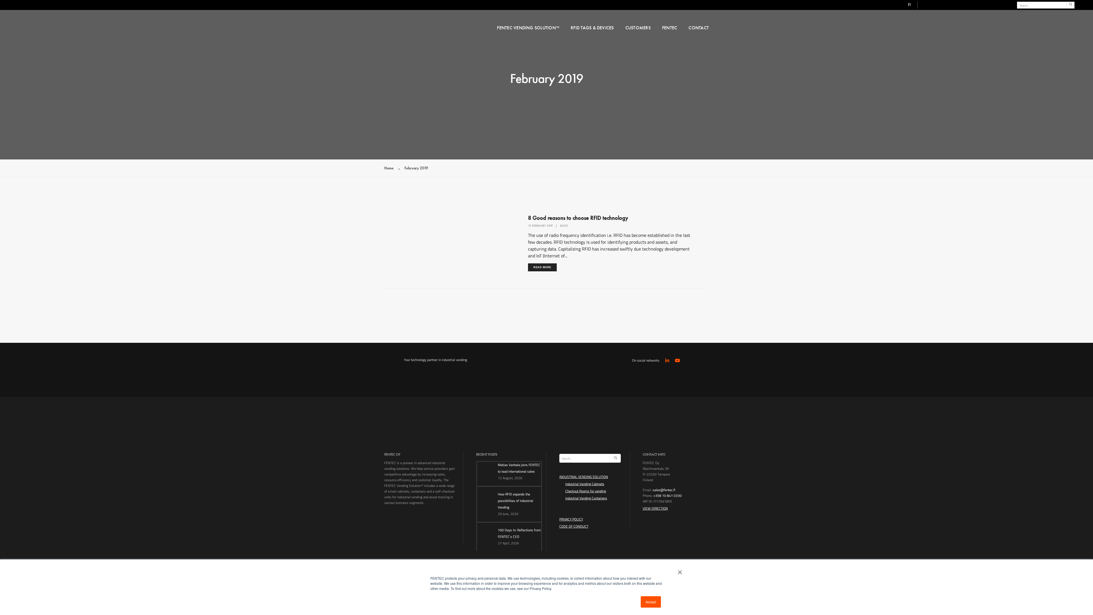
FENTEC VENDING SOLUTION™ (528, 28)
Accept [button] (651, 601)
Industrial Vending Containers (586, 498)
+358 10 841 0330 (667, 495)
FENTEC (669, 28)
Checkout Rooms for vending (585, 491)
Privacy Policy (571, 519)
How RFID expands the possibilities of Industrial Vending (515, 501)
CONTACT (699, 28)
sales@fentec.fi (664, 490)
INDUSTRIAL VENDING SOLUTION (583, 476)
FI (909, 4)
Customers (638, 28)
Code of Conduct (573, 526)
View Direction (655, 508)
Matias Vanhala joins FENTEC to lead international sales (519, 468)
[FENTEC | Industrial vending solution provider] (436, 27)
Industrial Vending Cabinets (584, 484)
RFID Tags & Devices (592, 28)
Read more (542, 267)
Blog (564, 225)
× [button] (679, 570)
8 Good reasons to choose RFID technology (578, 218)
